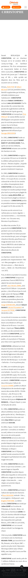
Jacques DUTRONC (8, 310)
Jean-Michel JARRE (14, 286)
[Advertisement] (14, 35)
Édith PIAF (10, 87)
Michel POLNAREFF (15, 307)
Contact (8, 570)
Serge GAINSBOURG (8, 305)
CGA (20, 570)
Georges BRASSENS (8, 133)
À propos (3, 569)
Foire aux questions (13, 569)
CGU (17, 570)
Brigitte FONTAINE (7, 501)
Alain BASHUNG (8, 495)
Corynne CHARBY (7, 386)
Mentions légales (24, 569)
